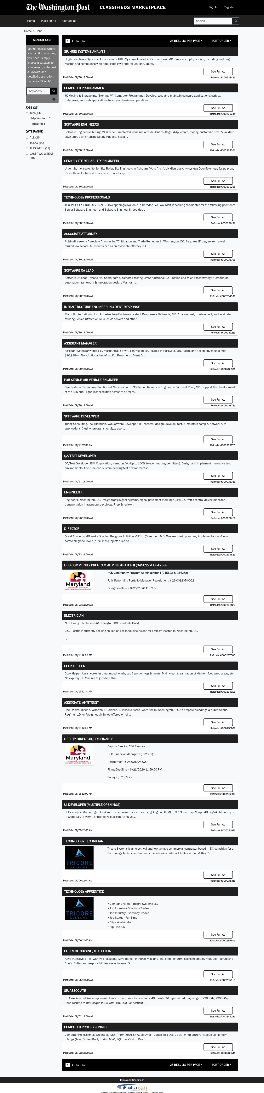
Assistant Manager (80, 343)
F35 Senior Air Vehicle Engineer (91, 380)
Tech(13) (35, 113)
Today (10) (37, 143)
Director (71, 529)
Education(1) (38, 124)
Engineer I (73, 492)
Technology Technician (83, 841)
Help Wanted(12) (40, 118)
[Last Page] (84, 41)
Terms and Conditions (132, 1079)
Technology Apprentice (84, 891)
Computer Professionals (85, 1027)
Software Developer (81, 416)
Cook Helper (74, 666)
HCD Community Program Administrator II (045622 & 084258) (115, 565)
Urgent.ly (70, 168)
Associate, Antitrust (81, 702)
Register (229, 7)
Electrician (74, 615)
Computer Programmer (84, 88)
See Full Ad (218, 71)
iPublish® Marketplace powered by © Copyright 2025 (132, 1087)
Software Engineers (81, 124)
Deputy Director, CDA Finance (88, 739)
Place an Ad (48, 21)
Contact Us (69, 21)
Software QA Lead (79, 270)
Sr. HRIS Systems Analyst (84, 51)
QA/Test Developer (80, 456)
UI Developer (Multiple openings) (92, 805)
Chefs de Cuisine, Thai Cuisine (88, 951)
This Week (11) (40, 148)
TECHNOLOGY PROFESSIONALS (87, 197)
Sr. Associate (75, 990)
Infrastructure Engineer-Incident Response (102, 307)
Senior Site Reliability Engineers (92, 161)
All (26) (35, 137)
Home (31, 21)
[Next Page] (78, 41)
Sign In (213, 7)
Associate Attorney (80, 234)
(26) (32, 107)
